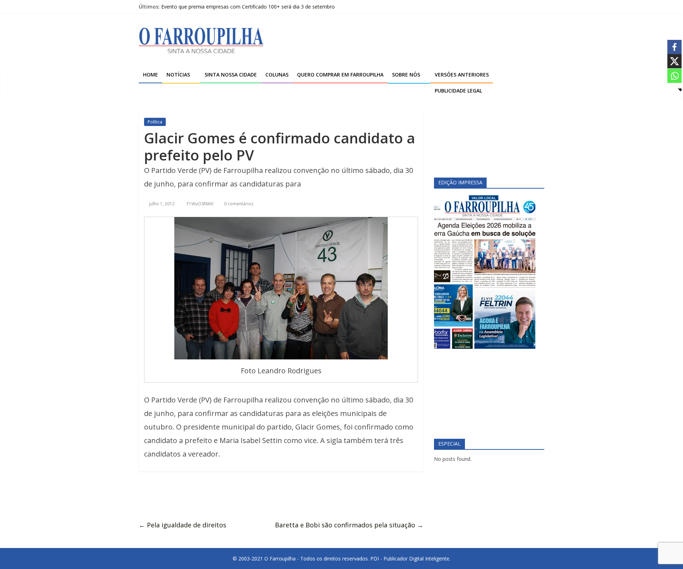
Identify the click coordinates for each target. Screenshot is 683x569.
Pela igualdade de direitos (182, 525)
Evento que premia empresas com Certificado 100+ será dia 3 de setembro (248, 6)
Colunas (276, 74)
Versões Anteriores (462, 74)
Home (150, 74)
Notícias (178, 74)
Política (155, 122)
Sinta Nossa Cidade (231, 74)
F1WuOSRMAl (201, 204)
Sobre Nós (406, 74)
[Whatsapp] (674, 76)
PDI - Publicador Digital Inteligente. (410, 558)
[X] (674, 61)
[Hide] (680, 90)
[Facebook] (674, 47)
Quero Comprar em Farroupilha (340, 74)
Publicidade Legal (458, 90)
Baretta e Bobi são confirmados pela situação (349, 525)
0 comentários (238, 204)
